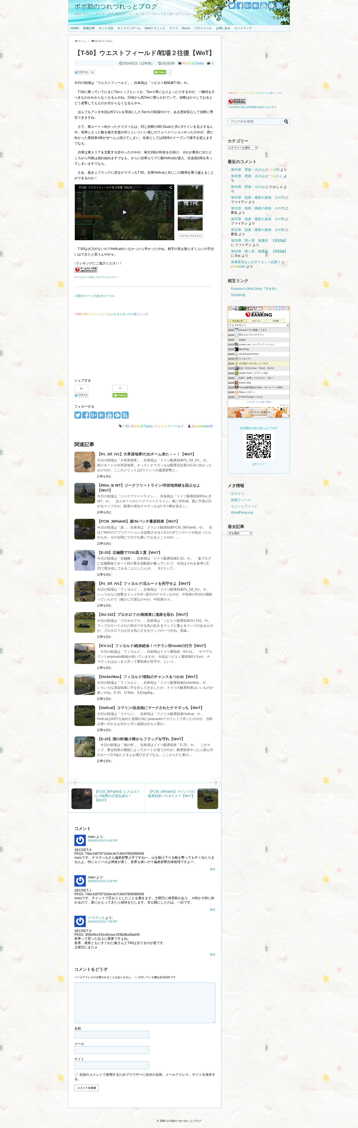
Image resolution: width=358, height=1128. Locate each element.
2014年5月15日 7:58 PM (102, 921)
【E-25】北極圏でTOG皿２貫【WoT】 (129, 552)
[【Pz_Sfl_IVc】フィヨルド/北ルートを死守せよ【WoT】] (84, 591)
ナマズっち (96, 917)
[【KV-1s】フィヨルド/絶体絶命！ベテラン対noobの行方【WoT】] (84, 653)
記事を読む (104, 476)
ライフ (173, 28)
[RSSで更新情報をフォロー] (279, 7)
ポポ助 (274, 169)
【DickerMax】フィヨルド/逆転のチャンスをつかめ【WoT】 (148, 677)
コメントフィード (244, 506)
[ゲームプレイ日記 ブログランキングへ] (85, 271)
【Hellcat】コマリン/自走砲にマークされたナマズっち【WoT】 (150, 708)
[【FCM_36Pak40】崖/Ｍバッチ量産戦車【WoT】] (84, 529)
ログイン (237, 493)
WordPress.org (242, 512)
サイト (79, 1059)
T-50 (125, 426)
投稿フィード (241, 500)
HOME (74, 28)
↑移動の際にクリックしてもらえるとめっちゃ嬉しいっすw (255, 93)
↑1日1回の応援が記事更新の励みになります (252, 107)
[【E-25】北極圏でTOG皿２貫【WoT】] (84, 560)
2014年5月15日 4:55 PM (102, 840)
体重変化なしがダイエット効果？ (256, 262)
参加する (284, 405)
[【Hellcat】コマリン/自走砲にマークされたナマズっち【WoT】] (84, 715)
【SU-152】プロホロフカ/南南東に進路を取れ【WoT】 (143, 614)
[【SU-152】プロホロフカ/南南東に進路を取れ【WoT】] (84, 622)
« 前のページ (84, 296)
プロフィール (203, 28)
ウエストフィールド (169, 426)
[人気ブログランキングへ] (237, 103)
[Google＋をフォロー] (247, 7)
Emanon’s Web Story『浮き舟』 (255, 288)
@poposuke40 (202, 426)
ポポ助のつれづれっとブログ (116, 6)
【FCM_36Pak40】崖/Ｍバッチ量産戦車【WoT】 (138, 521)
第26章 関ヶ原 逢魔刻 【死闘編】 (259, 240)
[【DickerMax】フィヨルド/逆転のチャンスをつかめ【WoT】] (84, 684)
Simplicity (238, 295)
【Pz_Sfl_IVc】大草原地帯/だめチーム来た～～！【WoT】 (146, 454)
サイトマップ (243, 28)
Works (186, 28)
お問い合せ (223, 28)
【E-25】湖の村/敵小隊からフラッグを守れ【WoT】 (141, 739)
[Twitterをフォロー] (232, 7)
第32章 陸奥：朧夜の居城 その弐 (257, 197)
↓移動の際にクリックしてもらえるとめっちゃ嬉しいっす (111, 314)
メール (79, 1044)
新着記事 (89, 28)
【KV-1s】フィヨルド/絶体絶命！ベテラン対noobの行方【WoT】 (152, 646)
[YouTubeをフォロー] (263, 7)
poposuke (238, 266)
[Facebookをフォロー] (239, 7)
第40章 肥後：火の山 (248, 169)
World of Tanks (193, 63)
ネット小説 (106, 28)
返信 (212, 869)
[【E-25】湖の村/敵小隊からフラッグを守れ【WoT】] (84, 746)
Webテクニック (155, 28)
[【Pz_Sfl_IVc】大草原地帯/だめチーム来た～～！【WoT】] (84, 462)
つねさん (276, 176)
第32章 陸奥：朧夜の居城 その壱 (257, 219)
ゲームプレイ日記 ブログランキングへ (95, 277)
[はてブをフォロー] (255, 7)
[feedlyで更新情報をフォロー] (271, 7)
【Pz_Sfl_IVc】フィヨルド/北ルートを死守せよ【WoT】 (144, 583)
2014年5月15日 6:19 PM (102, 881)
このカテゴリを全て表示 (258, 402)
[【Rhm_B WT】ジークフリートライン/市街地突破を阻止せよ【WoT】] (84, 493)
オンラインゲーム (129, 28)
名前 (77, 1028)
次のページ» (105, 296)
